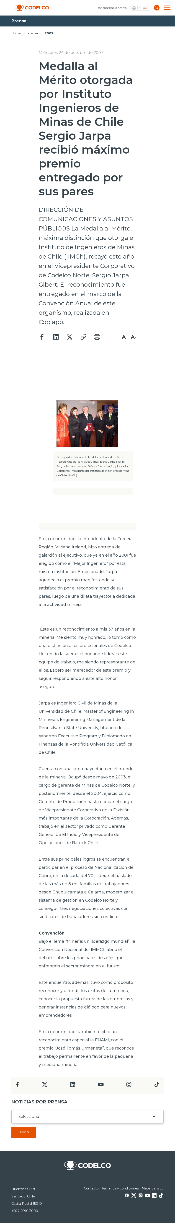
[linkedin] (72, 1086)
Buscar (23, 1132)
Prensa (33, 33)
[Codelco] (32, 8)
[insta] (128, 1086)
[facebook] (17, 1086)
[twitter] (44, 1086)
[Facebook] (42, 337)
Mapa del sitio (153, 1188)
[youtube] (101, 1086)
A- (133, 337)
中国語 (143, 7)
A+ (125, 337)
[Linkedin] (55, 337)
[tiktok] (156, 1086)
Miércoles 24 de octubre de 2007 (71, 52)
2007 (49, 33)
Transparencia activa (111, 8)
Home (16, 33)
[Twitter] (69, 337)
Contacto (91, 1188)
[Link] (83, 337)
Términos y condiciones (120, 1188)
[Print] (96, 337)
